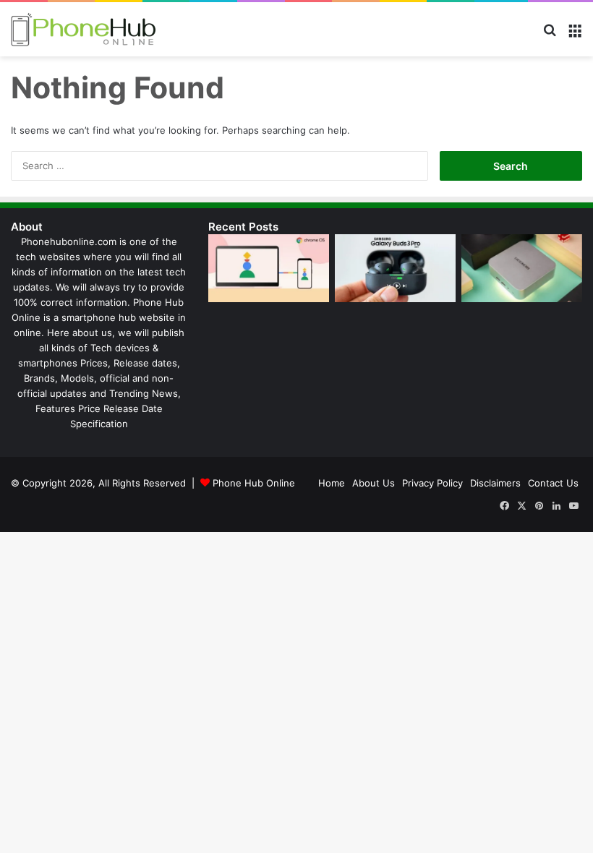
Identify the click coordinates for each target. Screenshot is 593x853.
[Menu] (575, 35)
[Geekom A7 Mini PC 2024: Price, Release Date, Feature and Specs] (521, 268)
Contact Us (553, 483)
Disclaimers (495, 483)
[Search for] (549, 35)
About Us (373, 483)
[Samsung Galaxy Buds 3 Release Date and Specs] (395, 268)
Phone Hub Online (254, 483)
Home (331, 483)
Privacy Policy (432, 483)
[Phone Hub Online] (83, 29)
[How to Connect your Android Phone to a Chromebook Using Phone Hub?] (268, 268)
